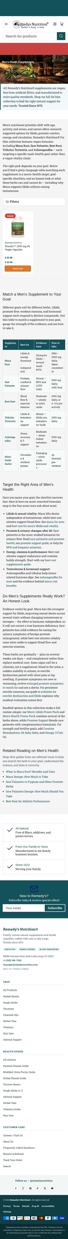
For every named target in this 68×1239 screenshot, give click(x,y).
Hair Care (8, 1033)
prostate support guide (35, 543)
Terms (16, 1206)
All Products (10, 990)
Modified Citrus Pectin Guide (19, 1072)
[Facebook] (16, 1188)
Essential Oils (10, 1014)
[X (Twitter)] (45, 1188)
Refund (25, 1206)
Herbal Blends (11, 996)
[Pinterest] (30, 1188)
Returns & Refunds (13, 1153)
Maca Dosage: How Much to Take (27, 777)
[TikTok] (37, 1188)
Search (7, 1166)
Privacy (7, 1206)
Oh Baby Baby (29, 733)
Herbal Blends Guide (14, 1078)
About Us (8, 1141)
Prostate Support (37, 720)
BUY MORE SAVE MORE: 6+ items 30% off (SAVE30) (34, 49)
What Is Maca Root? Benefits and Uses (30, 771)
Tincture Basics (11, 1084)
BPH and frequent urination (23, 547)
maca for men (55, 522)
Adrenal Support (12, 1039)
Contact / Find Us (12, 1135)
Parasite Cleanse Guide (16, 1065)
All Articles (9, 1059)
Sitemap (7, 1211)
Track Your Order (12, 1160)
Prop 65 (35, 1206)
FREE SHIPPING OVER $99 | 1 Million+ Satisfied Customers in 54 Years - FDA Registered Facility (34, 8)
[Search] (61, 36)
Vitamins (8, 1027)
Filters (14, 201)
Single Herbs (10, 1002)
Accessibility (48, 1206)
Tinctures (8, 1008)
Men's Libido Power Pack (43, 712)
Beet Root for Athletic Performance (28, 801)
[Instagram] (23, 1188)
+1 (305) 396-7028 (12, 960)
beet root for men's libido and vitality (35, 526)
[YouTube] (52, 1188)
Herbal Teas (9, 1021)
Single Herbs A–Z (13, 1090)
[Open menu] (6, 24)
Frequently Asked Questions (18, 1147)
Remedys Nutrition (13, 242)
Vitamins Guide (12, 1109)
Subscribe (55, 908)
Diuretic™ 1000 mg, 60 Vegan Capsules (17, 248)
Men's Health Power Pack (19, 716)
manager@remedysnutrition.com (20, 964)
